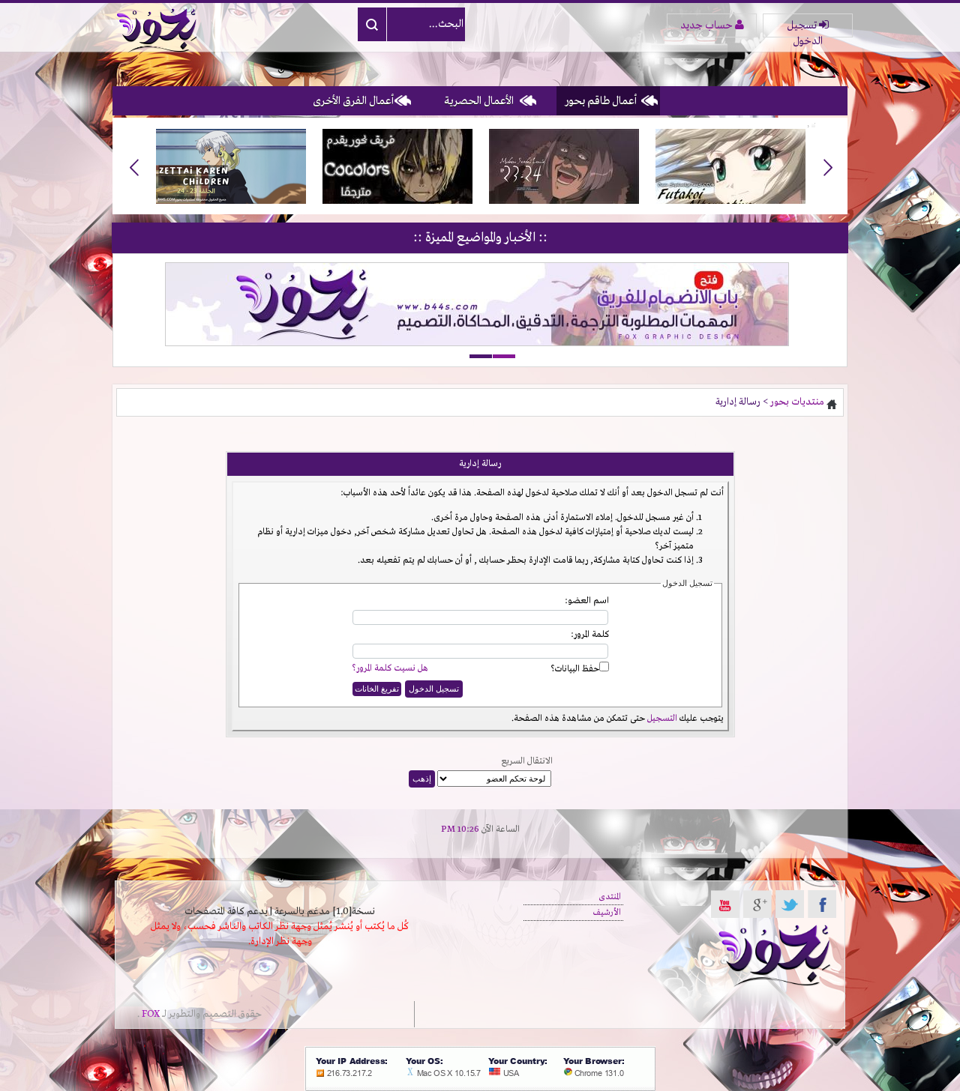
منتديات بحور (797, 402)
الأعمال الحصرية (479, 101)
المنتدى (609, 897)
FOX (151, 1014)
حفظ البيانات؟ (574, 669)
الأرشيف (607, 912)
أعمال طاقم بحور (601, 101)
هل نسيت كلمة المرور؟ (390, 668)
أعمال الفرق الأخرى (353, 101)
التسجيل (662, 719)
